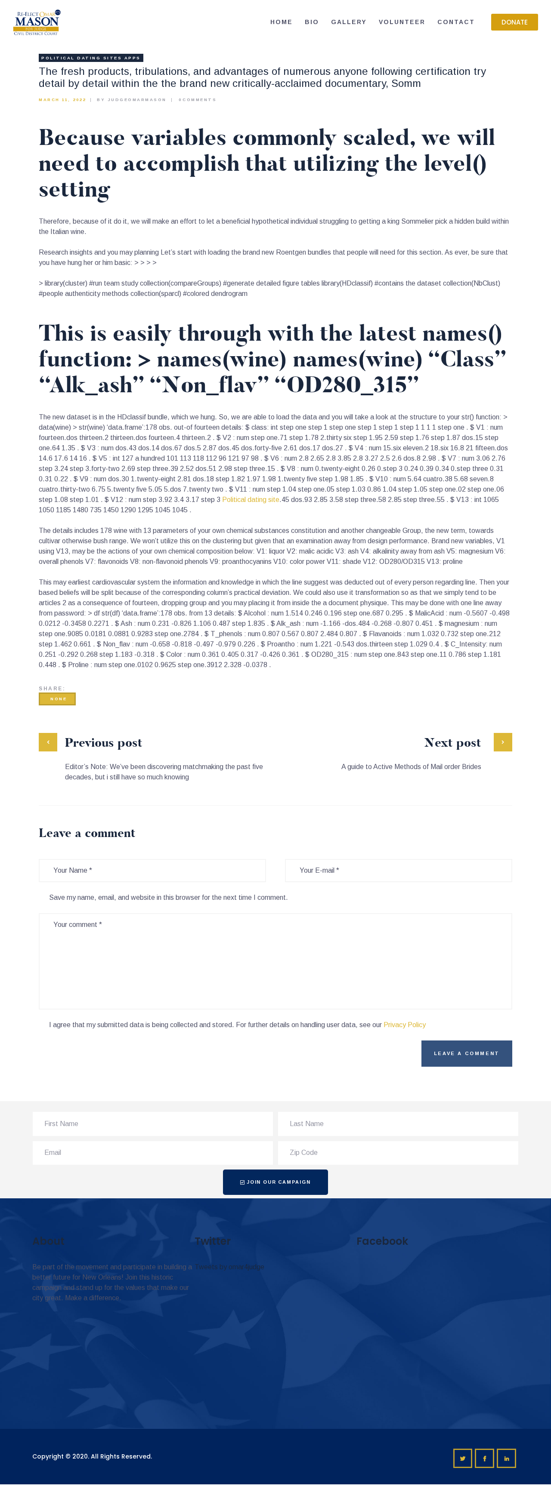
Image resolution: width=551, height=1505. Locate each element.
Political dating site (250, 499)
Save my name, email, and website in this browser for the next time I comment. (168, 897)
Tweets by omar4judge (229, 1267)
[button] (514, 22)
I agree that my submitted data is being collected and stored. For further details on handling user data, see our (237, 1024)
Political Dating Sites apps (91, 57)
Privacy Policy (405, 1024)
